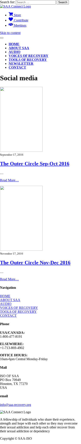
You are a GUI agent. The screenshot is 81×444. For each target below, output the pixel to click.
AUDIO (5, 304)
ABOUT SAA (10, 300)
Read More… (9, 180)
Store (17, 15)
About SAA (19, 48)
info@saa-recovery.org (15, 405)
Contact (17, 67)
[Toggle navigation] (1, 38)
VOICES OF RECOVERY (19, 308)
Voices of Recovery (28, 56)
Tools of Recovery (28, 59)
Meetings (19, 25)
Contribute (20, 20)
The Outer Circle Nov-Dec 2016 (35, 262)
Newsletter (21, 63)
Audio (14, 52)
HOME (5, 296)
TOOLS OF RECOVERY (18, 311)
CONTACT (8, 315)
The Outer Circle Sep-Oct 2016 (34, 163)
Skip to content (10, 33)
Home (14, 44)
